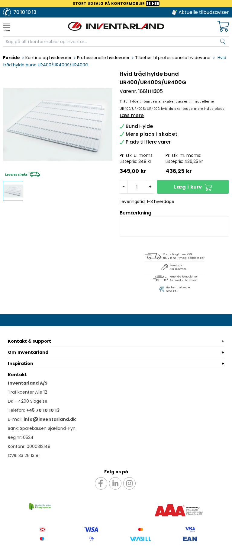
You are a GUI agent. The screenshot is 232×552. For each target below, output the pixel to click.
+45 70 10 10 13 (43, 410)
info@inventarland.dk (50, 419)
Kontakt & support (29, 341)
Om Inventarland (28, 352)
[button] (193, 187)
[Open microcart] (223, 26)
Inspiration (20, 363)
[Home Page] (116, 26)
